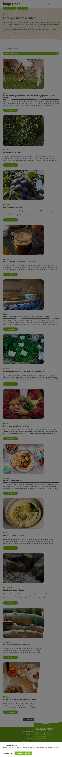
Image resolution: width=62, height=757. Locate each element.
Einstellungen (8, 753)
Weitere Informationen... (30, 749)
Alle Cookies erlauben (23, 753)
